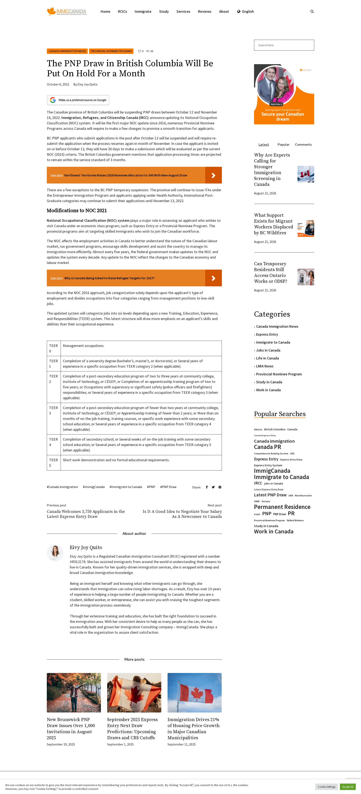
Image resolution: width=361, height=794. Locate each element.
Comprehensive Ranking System (271, 453)
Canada (292, 429)
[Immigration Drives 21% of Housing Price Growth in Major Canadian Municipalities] (195, 692)
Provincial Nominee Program (111, 51)
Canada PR (267, 447)
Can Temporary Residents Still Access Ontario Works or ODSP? (270, 272)
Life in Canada (267, 358)
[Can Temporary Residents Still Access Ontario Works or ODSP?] (305, 276)
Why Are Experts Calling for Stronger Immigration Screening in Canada (272, 169)
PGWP (257, 514)
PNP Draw (169, 487)
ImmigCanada (95, 487)
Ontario (266, 501)
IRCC (258, 483)
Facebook (207, 487)
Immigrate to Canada (126, 487)
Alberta (258, 429)
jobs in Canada (273, 483)
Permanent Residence (282, 507)
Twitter (213, 487)
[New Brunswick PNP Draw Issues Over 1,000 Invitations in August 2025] (74, 692)
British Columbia (274, 429)
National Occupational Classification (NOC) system (88, 220)
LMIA (291, 495)
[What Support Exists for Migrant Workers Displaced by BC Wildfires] (305, 228)
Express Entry (267, 334)
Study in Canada (269, 382)
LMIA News (264, 366)
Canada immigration (63, 487)
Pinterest (220, 487)
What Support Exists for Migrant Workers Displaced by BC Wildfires (273, 224)
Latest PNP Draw (270, 495)
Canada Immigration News (67, 51)
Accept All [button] (347, 787)
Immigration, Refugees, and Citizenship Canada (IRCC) (105, 117)
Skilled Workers (295, 520)
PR (291, 513)
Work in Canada (268, 389)
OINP (257, 501)
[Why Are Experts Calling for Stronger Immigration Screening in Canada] (305, 173)
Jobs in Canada (268, 350)
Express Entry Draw (291, 459)
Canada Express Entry (265, 435)
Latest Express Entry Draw (268, 489)
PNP (152, 487)
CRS (292, 453)
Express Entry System (268, 465)
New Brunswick (303, 495)
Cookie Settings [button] (326, 787)
